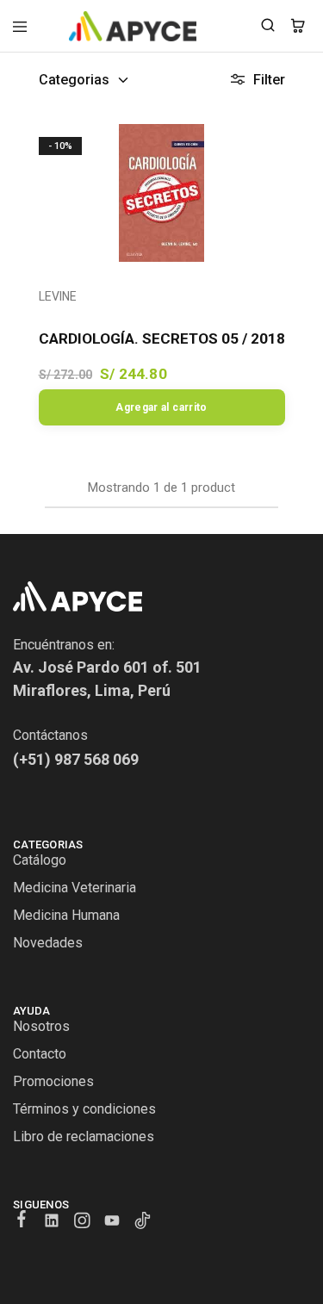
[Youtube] (112, 1223)
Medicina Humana (66, 915)
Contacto (39, 1054)
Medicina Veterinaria (74, 887)
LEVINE (58, 296)
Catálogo (39, 860)
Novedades (48, 943)
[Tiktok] (142, 1223)
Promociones (53, 1081)
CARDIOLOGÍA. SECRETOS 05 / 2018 (162, 338)
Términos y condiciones (84, 1109)
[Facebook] (22, 1221)
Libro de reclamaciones (83, 1136)
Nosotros (41, 1026)
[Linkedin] (52, 1223)
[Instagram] (82, 1223)
